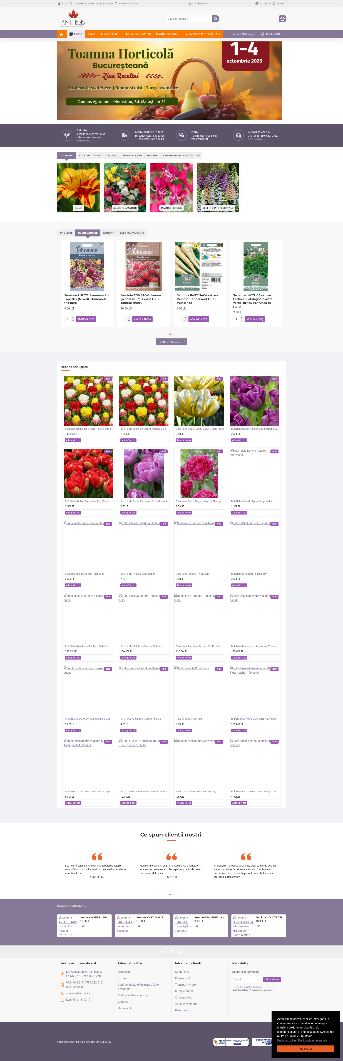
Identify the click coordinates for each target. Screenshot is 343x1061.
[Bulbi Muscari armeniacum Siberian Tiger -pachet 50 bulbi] (88, 763)
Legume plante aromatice (181, 155)
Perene (152, 155)
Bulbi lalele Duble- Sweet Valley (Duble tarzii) (200, 428)
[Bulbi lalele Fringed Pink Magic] (199, 546)
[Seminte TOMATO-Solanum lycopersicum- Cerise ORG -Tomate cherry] (143, 266)
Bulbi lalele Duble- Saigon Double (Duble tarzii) (255, 428)
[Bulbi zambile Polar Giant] (199, 691)
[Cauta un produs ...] (215, 18)
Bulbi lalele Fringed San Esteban (137, 573)
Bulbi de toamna (90, 155)
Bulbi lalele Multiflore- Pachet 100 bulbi (86, 646)
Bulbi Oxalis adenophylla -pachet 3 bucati (87, 719)
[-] (73, 320)
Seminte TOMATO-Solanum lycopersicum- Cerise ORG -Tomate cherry (141, 299)
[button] (328, 1040)
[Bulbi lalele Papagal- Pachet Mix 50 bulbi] (199, 618)
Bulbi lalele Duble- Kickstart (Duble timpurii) (144, 501)
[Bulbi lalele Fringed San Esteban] (144, 546)
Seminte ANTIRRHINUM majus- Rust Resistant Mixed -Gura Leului (95, 917)
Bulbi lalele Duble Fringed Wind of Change (198, 501)
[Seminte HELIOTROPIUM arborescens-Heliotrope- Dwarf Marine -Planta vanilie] (243, 926)
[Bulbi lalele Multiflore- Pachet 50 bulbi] (144, 618)
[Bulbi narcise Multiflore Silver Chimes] (144, 691)
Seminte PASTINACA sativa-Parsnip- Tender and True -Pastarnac (197, 299)
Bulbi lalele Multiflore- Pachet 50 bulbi (140, 646)
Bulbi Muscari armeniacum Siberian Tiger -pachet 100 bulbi (255, 719)
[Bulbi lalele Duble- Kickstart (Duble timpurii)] (144, 473)
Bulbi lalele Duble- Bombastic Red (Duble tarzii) (89, 501)
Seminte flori (132, 155)
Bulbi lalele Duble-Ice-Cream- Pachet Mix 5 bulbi (144, 428)
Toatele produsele (169, 342)
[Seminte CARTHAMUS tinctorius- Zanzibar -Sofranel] (125, 924)
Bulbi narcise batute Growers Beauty (196, 791)
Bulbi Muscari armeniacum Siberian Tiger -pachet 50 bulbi (89, 791)
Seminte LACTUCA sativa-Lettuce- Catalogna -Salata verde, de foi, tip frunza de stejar (253, 301)
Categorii (66, 155)
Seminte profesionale (218, 207)
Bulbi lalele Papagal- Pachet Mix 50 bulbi (198, 646)
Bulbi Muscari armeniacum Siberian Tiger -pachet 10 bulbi (144, 791)
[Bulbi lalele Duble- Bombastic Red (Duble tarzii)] (88, 473)
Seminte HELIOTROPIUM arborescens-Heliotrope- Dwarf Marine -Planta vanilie (270, 917)
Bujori (112, 155)
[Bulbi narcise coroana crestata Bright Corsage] (254, 763)
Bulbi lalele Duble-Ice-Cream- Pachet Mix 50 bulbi (89, 428)
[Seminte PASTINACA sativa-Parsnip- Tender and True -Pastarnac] (199, 266)
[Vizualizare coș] (282, 18)
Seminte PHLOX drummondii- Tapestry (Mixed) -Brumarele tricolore (86, 299)
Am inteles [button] (305, 1048)
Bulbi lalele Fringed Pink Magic (192, 573)
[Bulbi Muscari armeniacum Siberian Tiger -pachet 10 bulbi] (144, 763)
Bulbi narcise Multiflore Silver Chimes (140, 719)
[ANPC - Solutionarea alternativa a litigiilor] (231, 1042)
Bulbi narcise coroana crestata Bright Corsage (255, 791)
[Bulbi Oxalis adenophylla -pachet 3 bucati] (88, 691)
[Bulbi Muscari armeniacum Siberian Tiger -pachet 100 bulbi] (254, 691)
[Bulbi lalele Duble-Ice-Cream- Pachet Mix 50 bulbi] (88, 401)
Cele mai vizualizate (71, 905)
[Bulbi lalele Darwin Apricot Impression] (254, 473)
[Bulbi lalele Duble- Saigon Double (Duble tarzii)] (254, 401)
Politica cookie (286, 1040)
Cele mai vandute (132, 232)
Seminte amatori (125, 207)
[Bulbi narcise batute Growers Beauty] (199, 763)
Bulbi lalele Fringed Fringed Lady (249, 573)
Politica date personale (312, 1040)
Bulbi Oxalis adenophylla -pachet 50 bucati (254, 646)
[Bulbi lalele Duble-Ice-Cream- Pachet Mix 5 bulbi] (144, 401)
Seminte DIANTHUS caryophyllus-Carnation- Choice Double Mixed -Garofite (210, 917)
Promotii (66, 232)
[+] (73, 318)
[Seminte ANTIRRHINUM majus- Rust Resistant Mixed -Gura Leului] (68, 925)
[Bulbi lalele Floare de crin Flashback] (88, 546)
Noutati (108, 232)
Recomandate (88, 232)
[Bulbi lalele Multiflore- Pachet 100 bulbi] (88, 618)
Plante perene (171, 207)
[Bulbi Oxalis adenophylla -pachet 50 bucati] (254, 618)
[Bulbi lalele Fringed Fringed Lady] (254, 546)
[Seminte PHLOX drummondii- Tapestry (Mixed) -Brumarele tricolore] (87, 266)
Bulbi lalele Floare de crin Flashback (84, 573)
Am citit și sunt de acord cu (253, 988)
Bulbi (78, 207)
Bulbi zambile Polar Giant (189, 719)
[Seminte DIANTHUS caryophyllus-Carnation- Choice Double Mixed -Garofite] (183, 924)
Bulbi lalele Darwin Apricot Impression (252, 501)
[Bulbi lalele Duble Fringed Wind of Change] (199, 473)
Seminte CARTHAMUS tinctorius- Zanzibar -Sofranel (152, 917)
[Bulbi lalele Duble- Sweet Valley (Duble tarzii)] (199, 401)
